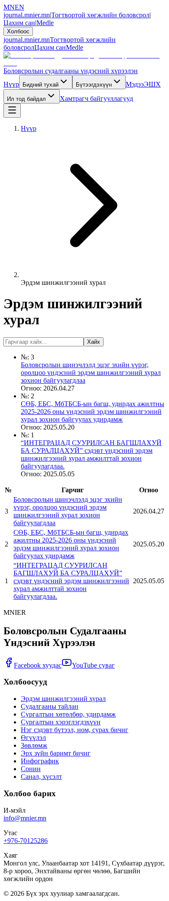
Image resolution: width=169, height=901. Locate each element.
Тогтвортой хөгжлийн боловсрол (100, 15)
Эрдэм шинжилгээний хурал (63, 698)
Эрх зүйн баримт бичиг (56, 753)
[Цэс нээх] (12, 110)
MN (9, 7)
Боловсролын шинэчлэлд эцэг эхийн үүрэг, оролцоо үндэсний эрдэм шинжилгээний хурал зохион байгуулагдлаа (91, 372)
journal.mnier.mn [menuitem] (26, 39)
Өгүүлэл (33, 737)
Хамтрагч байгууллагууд (96, 98)
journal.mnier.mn (26, 15)
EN (19, 7)
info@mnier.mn (24, 818)
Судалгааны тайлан (49, 706)
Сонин (31, 768)
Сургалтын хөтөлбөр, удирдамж (68, 714)
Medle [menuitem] (74, 47)
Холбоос (18, 31)
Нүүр (11, 84)
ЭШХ (152, 84)
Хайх (93, 342)
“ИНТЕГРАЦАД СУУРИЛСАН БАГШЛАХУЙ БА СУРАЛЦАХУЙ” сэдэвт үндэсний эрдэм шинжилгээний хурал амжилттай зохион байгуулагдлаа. (91, 454)
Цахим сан (19, 22)
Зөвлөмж (34, 745)
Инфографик (40, 761)
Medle (45, 22)
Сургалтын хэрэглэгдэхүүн (61, 722)
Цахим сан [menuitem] (50, 47)
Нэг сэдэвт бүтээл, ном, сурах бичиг (74, 729)
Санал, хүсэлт (41, 776)
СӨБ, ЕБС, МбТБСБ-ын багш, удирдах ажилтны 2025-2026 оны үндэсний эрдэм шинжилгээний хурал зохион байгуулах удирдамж (92, 411)
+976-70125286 (25, 840)
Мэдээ (135, 84)
